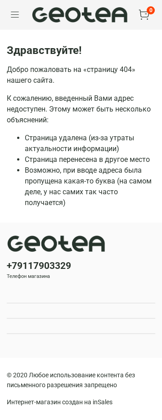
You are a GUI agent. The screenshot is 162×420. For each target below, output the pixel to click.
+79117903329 (39, 265)
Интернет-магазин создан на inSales (59, 402)
